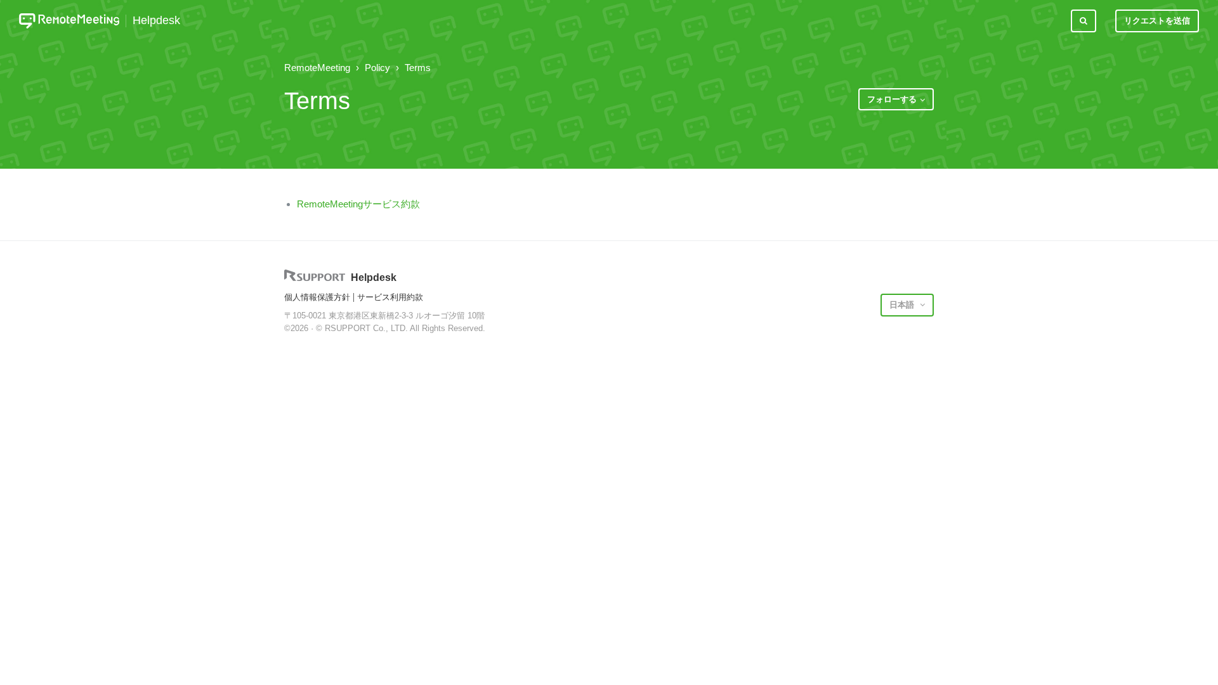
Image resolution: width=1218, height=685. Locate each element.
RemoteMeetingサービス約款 (358, 204)
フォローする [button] (892, 99)
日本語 (903, 305)
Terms (418, 67)
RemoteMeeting (317, 67)
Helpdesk (156, 21)
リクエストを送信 (1157, 20)
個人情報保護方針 (317, 297)
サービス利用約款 (390, 297)
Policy (377, 67)
